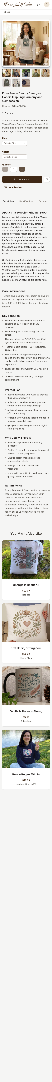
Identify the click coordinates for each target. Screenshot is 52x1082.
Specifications (26, 201)
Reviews (43, 201)
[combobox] (14, 143)
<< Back (6, 12)
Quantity (6, 165)
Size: (4, 138)
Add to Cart (24, 179)
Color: (5, 151)
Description (8, 201)
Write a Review (13, 187)
